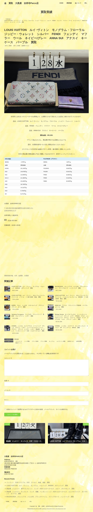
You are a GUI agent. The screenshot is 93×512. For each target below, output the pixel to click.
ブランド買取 (43, 341)
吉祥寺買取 (79, 341)
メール (7, 390)
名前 (6, 380)
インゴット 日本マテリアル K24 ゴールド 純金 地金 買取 (28, 482)
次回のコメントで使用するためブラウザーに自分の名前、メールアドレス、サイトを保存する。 (37, 409)
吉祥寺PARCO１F (10, 210)
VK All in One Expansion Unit (58, 509)
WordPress (36, 509)
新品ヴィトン (19, 343)
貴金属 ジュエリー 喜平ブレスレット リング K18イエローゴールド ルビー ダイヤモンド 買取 (40, 488)
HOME (7, 501)
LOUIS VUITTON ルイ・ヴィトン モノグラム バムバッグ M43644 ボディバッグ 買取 (37, 485)
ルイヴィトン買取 (61, 341)
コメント (8, 358)
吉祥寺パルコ (70, 341)
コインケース (19, 341)
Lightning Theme (46, 509)
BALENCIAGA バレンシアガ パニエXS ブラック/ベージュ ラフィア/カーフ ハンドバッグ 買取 (40, 496)
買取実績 (7, 275)
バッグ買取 (27, 341)
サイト (6, 400)
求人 (31, 501)
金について (23, 501)
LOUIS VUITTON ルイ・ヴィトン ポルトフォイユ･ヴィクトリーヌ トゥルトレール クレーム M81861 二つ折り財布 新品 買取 (71, 297)
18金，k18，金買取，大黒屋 (19, 275)
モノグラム (51, 341)
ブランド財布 (35, 341)
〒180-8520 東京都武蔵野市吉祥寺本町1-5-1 (18, 208)
